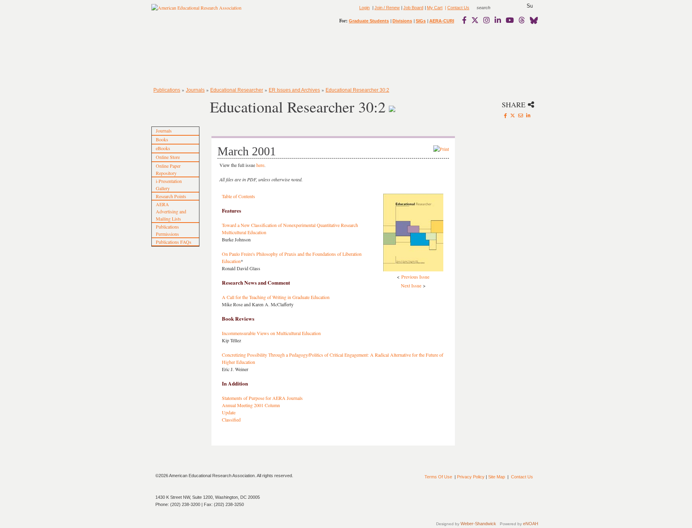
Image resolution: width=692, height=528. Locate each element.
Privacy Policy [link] (471, 476)
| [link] (445, 7)
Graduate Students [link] (369, 20)
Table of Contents (238, 196)
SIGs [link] (421, 20)
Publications (166, 90)
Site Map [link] (496, 476)
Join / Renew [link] (387, 7)
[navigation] (174, 56)
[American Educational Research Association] (196, 11)
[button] (530, 6)
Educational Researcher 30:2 (357, 90)
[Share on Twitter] (512, 115)
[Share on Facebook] (505, 115)
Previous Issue (415, 276)
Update (228, 412)
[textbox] (491, 7)
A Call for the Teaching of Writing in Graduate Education (276, 297)
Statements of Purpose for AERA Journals (262, 398)
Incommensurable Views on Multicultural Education (271, 333)
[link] (466, 20)
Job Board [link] (413, 7)
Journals (195, 90)
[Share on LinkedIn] (528, 115)
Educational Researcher (236, 90)
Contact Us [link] (458, 7)
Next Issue (411, 285)
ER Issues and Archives (294, 90)
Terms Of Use (438, 476)
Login (364, 7)
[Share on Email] (520, 115)
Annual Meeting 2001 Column (251, 405)
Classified (231, 419)
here (259, 165)
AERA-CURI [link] (441, 20)
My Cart (435, 7)
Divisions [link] (402, 20)
